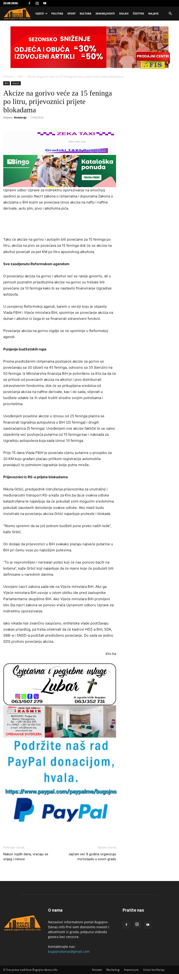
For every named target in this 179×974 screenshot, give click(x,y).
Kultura (85, 13)
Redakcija (20, 117)
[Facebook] (29, 3)
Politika (57, 13)
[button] (170, 13)
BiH (20, 76)
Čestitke (138, 13)
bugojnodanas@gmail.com (69, 951)
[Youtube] (44, 3)
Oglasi (124, 13)
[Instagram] (37, 3)
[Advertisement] (59, 225)
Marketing (113, 970)
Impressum (131, 970)
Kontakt (97, 970)
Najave (153, 13)
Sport (71, 13)
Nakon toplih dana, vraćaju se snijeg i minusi (25, 856)
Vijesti (39, 13)
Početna (8, 76)
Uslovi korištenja (154, 970)
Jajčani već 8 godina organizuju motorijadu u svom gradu (92, 856)
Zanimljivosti (105, 13)
